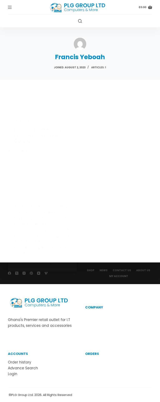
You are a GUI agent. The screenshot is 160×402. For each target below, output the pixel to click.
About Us (143, 270)
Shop (90, 270)
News (104, 270)
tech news (21, 121)
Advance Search (23, 368)
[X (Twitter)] (16, 273)
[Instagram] (24, 273)
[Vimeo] (46, 273)
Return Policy (96, 368)
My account (118, 276)
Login (12, 373)
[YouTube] (38, 273)
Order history (19, 362)
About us (93, 315)
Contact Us (122, 270)
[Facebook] (9, 273)
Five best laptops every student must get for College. (39, 135)
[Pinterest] (31, 273)
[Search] (80, 21)
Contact (92, 321)
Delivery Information (103, 362)
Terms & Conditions (103, 327)
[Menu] (10, 7)
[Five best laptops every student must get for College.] (42, 173)
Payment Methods (101, 373)
